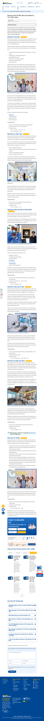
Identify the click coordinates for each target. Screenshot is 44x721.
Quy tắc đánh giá (26, 667)
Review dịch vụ (23, 6)
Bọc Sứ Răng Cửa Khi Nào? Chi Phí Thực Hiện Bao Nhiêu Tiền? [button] (21, 629)
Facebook (36, 682)
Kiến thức (38, 6)
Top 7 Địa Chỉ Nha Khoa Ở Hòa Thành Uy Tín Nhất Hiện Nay (17, 579)
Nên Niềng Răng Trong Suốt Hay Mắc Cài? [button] (19, 615)
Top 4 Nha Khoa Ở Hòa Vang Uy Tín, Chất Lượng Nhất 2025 (17, 558)
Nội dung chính (12, 24)
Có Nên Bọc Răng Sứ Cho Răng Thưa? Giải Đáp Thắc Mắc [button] (21, 634)
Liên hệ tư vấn (26, 134)
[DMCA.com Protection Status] (26, 701)
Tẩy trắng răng (12, 263)
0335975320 (27, 698)
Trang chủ (3, 7)
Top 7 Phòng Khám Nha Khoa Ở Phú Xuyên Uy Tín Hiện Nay (32, 557)
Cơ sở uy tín (13, 6)
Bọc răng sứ (11, 260)
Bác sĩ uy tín (18, 7)
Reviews (25, 682)
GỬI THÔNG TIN (22, 532)
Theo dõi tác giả (32, 544)
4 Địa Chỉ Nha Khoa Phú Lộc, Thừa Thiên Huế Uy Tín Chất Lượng (32, 579)
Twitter (36, 684)
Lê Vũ (12, 20)
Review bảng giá (31, 6)
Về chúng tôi (5, 681)
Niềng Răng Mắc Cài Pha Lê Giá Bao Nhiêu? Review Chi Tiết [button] (22, 606)
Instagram (37, 685)
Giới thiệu (7, 6)
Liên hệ (4, 682)
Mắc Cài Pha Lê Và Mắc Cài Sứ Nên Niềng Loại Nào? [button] (21, 619)
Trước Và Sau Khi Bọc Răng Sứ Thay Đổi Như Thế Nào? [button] (21, 640)
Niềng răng (11, 114)
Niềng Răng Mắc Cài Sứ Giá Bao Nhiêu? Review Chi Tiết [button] (22, 611)
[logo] (7, 3)
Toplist (8, 11)
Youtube (36, 687)
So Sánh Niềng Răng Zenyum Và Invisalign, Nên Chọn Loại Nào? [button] (21, 624)
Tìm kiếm (33, 552)
